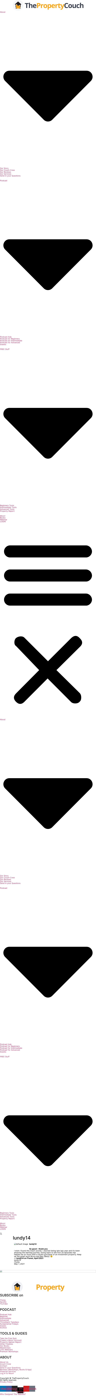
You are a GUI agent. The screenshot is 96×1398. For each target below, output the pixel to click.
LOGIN (3, 521)
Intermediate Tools (8, 507)
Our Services (5, 174)
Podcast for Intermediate (11, 340)
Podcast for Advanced (10, 342)
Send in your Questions (10, 176)
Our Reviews (5, 172)
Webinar (3, 519)
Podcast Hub (5, 337)
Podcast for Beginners (10, 339)
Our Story (4, 168)
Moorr (2, 516)
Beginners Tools (7, 505)
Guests (3, 344)
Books (3, 518)
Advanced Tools (7, 509)
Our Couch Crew (7, 170)
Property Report (7, 511)
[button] (48, 622)
